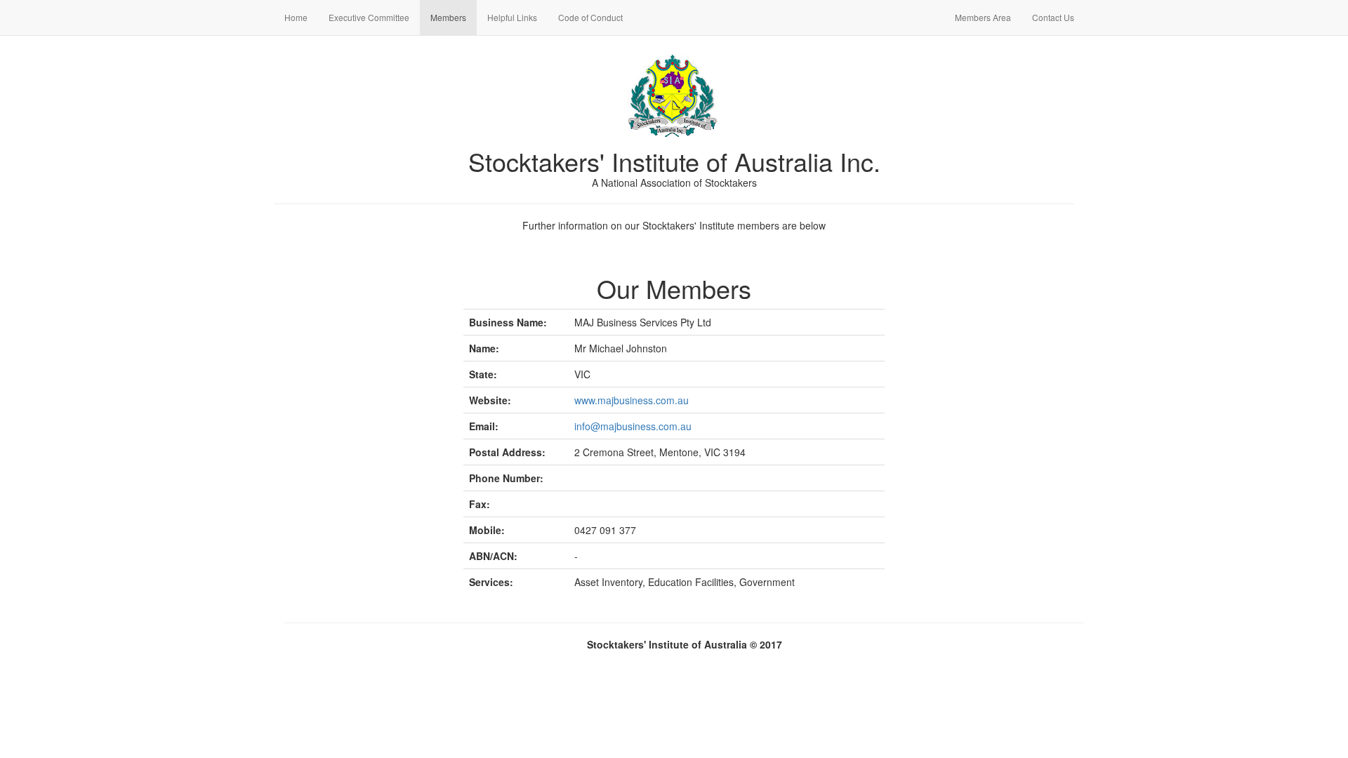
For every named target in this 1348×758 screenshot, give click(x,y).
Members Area (983, 17)
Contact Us (1058, 17)
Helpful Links (512, 17)
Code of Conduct (590, 17)
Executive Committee (369, 17)
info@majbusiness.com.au (633, 426)
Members (448, 17)
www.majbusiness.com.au (631, 400)
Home (296, 17)
